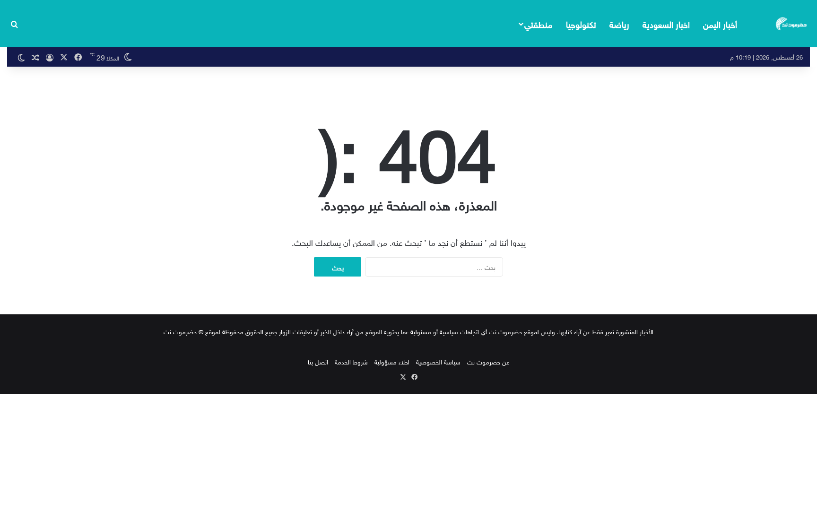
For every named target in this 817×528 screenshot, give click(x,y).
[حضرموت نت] (792, 23)
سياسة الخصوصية (438, 361)
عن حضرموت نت (488, 361)
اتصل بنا (318, 361)
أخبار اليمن (720, 23)
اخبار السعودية (666, 23)
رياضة (619, 23)
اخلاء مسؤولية (391, 361)
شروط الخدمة (351, 361)
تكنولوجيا (581, 23)
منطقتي (538, 23)
